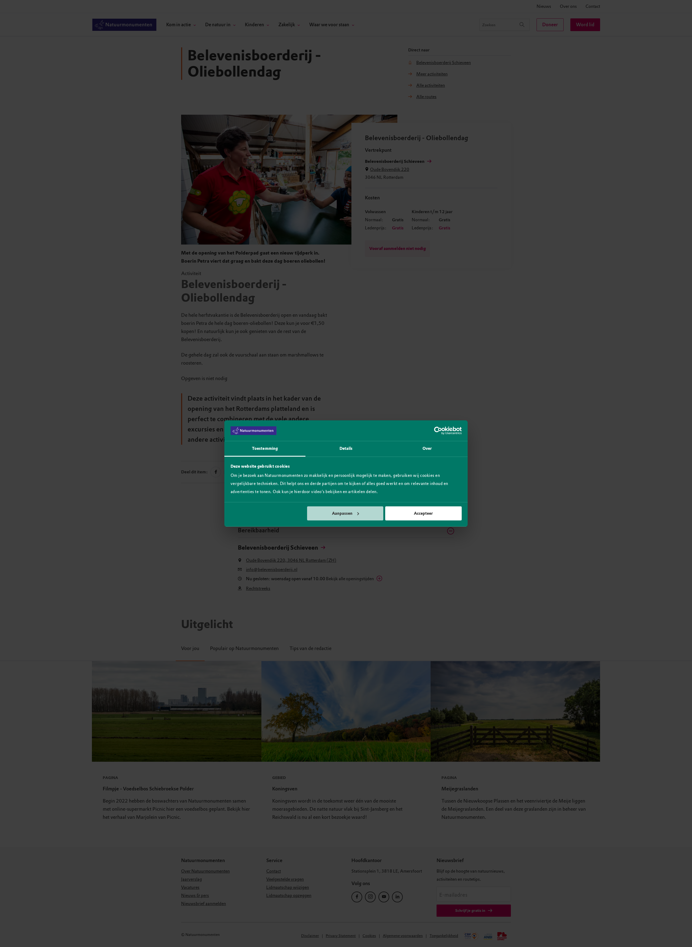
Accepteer (423, 513)
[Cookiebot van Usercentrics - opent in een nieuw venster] (438, 431)
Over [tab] (427, 448)
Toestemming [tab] (265, 448)
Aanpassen (342, 513)
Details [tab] (346, 448)
